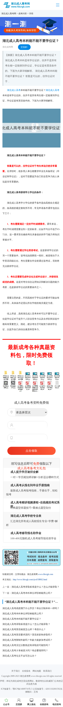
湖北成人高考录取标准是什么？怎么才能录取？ (35, 587)
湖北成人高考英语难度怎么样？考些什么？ (24, 629)
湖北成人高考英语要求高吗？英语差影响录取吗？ (27, 634)
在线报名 (26, 671)
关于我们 (15, 671)
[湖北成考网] (16, 5)
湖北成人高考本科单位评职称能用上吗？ (32, 593)
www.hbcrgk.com (45, 574)
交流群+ (24, 47)
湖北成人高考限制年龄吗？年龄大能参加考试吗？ (27, 640)
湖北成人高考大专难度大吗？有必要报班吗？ (25, 650)
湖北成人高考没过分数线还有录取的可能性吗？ (26, 645)
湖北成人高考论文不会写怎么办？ (19, 655)
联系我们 (47, 671)
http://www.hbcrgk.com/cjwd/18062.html (30, 579)
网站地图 (37, 671)
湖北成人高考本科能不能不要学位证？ (21, 619)
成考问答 (22, 13)
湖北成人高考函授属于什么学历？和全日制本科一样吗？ (30, 608)
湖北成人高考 (14, 90)
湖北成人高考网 (8, 13)
